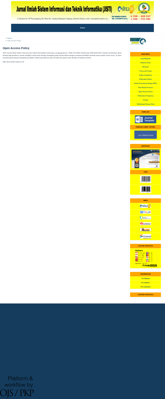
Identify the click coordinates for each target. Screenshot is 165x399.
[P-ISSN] (145, 182)
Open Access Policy (146, 92)
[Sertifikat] (146, 168)
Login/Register (145, 58)
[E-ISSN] (145, 192)
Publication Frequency (145, 96)
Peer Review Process (145, 87)
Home (9, 38)
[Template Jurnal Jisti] (145, 123)
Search (82, 28)
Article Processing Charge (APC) (145, 83)
